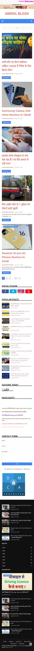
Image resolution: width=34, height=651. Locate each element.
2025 (17, 551)
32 (15, 278)
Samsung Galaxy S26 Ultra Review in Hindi (16, 112)
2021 (17, 563)
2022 (17, 560)
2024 (17, 554)
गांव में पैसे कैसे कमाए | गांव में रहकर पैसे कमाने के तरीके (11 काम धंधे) (21, 304)
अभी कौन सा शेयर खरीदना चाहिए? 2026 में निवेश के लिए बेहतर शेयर (16, 66)
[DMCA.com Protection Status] (14, 496)
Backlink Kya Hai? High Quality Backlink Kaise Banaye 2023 (20, 374)
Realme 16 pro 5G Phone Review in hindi (14, 257)
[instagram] (20, 291)
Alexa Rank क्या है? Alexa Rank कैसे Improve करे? (20, 344)
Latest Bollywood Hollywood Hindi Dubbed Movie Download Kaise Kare (21, 336)
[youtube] (28, 291)
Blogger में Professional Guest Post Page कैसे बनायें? (21, 367)
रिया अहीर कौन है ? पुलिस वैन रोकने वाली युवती (16, 206)
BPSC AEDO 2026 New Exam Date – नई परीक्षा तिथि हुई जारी (21, 536)
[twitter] (13, 291)
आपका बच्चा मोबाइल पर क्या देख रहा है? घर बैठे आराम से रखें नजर (15, 159)
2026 (17, 547)
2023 (17, 557)
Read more (6, 77)
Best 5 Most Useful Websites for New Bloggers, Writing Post (20, 359)
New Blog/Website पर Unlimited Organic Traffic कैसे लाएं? (20, 320)
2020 (17, 566)
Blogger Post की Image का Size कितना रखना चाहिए (21, 352)
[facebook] (5, 291)
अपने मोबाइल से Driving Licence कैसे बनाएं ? (21, 327)
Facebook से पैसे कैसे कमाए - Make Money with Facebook (20, 312)
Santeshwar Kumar (7, 73)
